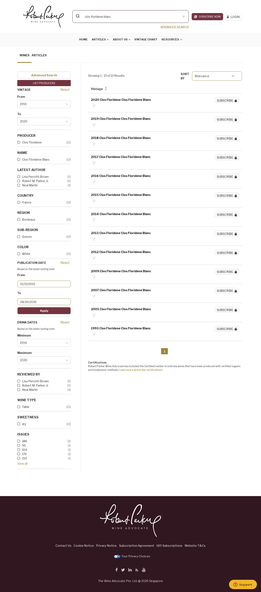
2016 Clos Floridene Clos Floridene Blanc (121, 176)
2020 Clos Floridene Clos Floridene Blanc (121, 99)
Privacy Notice (106, 545)
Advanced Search (44, 75)
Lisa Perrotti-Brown (35, 176)
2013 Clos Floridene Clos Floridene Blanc (121, 233)
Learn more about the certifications (141, 369)
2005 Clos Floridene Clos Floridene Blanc (121, 309)
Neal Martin (30, 185)
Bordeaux (28, 219)
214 (24, 458)
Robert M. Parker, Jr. (35, 181)
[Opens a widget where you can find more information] (243, 585)
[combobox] (130, 16)
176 (24, 454)
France (26, 202)
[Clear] (183, 16)
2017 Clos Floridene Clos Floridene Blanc (120, 157)
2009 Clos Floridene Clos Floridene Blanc (121, 271)
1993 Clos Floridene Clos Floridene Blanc (121, 328)
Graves (27, 236)
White (26, 253)
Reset (65, 90)
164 (24, 449)
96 (24, 445)
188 (24, 441)
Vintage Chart (145, 39)
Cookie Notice (84, 545)
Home (83, 39)
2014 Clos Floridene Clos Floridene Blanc (121, 214)
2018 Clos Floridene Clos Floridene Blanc (121, 138)
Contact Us (63, 545)
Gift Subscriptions (169, 545)
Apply (44, 310)
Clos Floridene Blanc (36, 159)
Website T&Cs (195, 545)
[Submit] (77, 15)
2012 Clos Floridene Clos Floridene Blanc (121, 252)
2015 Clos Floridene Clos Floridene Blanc (121, 195)
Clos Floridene (32, 142)
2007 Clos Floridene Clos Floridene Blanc (121, 290)
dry (24, 424)
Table (25, 407)
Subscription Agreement (136, 545)
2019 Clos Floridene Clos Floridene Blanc (121, 118)
